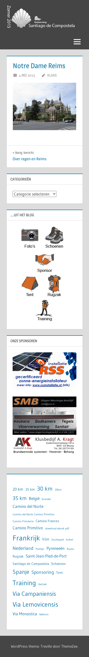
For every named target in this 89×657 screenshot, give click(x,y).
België (34, 498)
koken (69, 539)
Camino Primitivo (28, 528)
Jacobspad (57, 539)
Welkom (43, 614)
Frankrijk (26, 537)
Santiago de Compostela (31, 564)
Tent (59, 573)
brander (46, 499)
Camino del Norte (28, 506)
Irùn (45, 539)
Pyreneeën (55, 548)
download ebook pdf (57, 528)
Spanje (21, 571)
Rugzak (18, 556)
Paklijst (40, 549)
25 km (30, 489)
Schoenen (58, 564)
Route (70, 549)
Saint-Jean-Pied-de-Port (46, 556)
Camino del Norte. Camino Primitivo (33, 514)
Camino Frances (47, 521)
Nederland (23, 548)
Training (24, 583)
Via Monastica (25, 614)
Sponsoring (42, 572)
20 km (18, 489)
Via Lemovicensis (35, 604)
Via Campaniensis (34, 593)
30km (58, 489)
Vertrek (42, 584)
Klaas (52, 75)
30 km (45, 488)
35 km (20, 498)
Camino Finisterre (23, 521)
